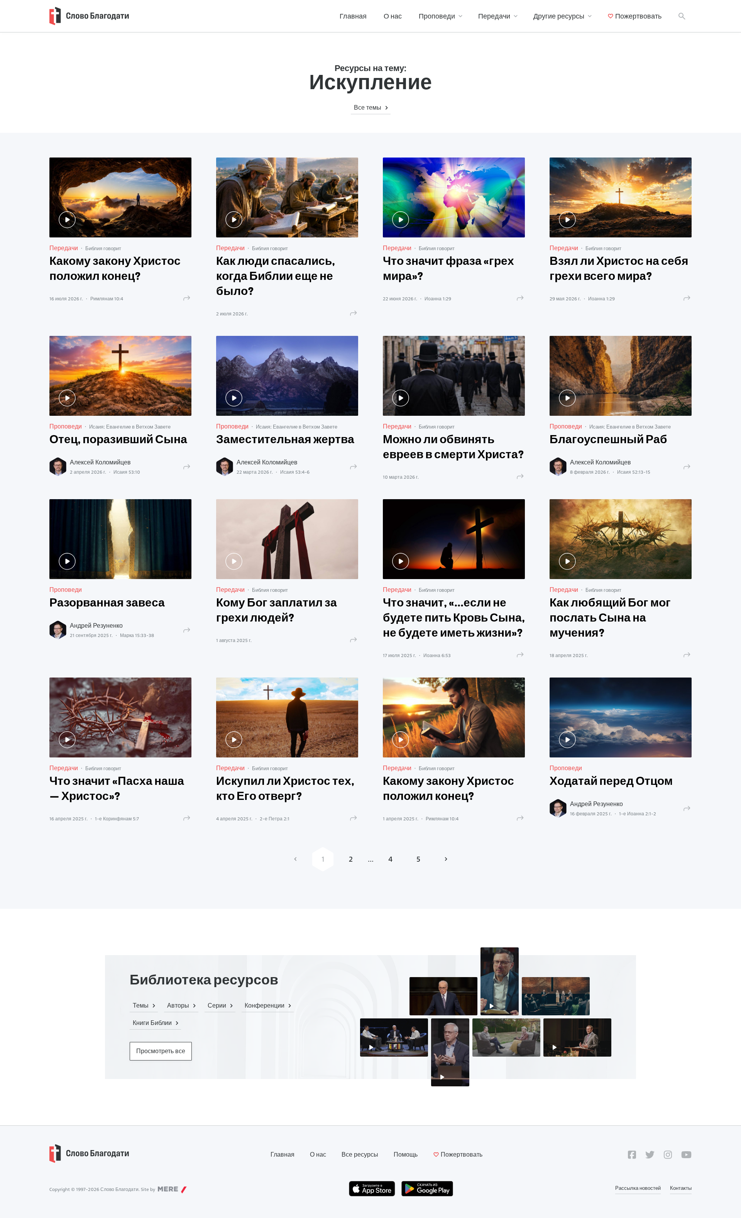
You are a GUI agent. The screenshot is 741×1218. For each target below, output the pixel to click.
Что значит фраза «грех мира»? (448, 269)
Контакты (681, 1188)
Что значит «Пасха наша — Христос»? (116, 789)
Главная (353, 16)
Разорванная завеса (107, 604)
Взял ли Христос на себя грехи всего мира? (619, 269)
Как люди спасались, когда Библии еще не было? (275, 277)
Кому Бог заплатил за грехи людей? (276, 611)
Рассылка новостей (638, 1188)
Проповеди (437, 16)
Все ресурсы (360, 1154)
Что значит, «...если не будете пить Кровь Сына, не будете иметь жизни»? (454, 619)
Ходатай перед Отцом (611, 782)
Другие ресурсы (558, 16)
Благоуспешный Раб (608, 440)
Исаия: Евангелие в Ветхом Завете (130, 427)
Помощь (406, 1154)
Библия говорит (103, 248)
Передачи (494, 16)
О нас (393, 16)
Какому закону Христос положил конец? (115, 269)
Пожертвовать (638, 16)
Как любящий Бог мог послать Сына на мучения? (610, 619)
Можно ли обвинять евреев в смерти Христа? (453, 447)
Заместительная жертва (285, 440)
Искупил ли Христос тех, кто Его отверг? (285, 789)
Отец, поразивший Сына (118, 440)
